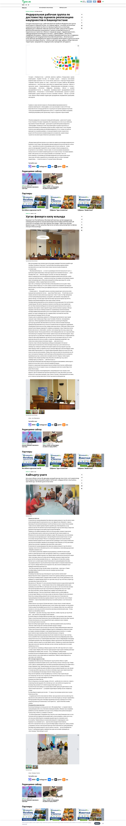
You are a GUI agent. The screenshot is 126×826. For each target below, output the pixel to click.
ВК (94, 1)
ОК (99, 1)
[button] (78, 394)
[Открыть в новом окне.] (32, 166)
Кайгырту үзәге (63, 7)
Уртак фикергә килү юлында (46, 7)
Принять (97, 823)
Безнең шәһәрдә (30, 11)
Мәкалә (24, 7)
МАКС (89, 1)
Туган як (26, 1)
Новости (28, 213)
